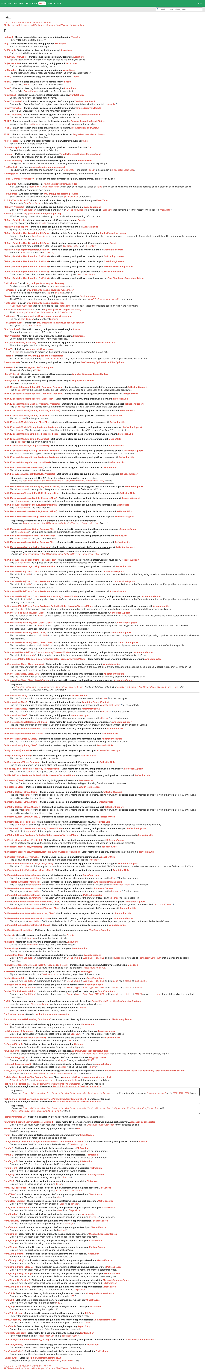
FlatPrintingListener (114, 256)
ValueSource (87, 1024)
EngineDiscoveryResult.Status (89, 134)
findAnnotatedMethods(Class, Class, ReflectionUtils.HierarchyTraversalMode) (45, 659)
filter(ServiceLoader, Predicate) (20, 342)
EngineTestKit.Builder (83, 380)
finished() (9, 935)
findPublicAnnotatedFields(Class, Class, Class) (28, 863)
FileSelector (10, 303)
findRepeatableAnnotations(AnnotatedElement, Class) (32, 901)
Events (67, 81)
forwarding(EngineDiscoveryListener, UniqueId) (29, 1122)
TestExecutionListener (112, 271)
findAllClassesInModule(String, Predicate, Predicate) (31, 427)
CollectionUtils (113, 1037)
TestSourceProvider (99, 930)
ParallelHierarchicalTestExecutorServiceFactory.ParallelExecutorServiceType (144, 1070)
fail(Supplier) (10, 70)
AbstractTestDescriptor (109, 750)
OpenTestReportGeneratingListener (126, 278)
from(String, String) (14, 1253)
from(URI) (9, 1293)
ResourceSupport (134, 486)
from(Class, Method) (14, 1201)
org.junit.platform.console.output (52, 1014)
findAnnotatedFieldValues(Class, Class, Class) (28, 622)
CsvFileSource (87, 296)
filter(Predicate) (12, 329)
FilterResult (9, 367)
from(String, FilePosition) (17, 1280)
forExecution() (11, 1050)
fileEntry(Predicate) (14, 207)
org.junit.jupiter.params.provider (59, 184)
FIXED (7, 1001)
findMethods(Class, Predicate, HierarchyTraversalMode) (33, 828)
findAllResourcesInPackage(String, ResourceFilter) (30, 559)
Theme (75, 76)
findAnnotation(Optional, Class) (20, 738)
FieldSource (10, 184)
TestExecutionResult (85, 101)
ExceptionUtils (107, 857)
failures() (8, 154)
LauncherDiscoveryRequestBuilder (90, 374)
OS (78, 1128)
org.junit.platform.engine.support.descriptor (50, 290)
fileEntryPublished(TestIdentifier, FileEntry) (26, 256)
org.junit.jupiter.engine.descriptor (45, 355)
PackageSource (100, 1220)
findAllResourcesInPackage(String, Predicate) (27, 547)
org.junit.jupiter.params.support (48, 167)
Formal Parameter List (15, 1116)
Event (113, 243)
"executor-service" (156, 1093)
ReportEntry (93, 1253)
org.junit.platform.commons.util (45, 1357)
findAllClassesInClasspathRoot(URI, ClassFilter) (29, 398)
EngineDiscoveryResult (88, 108)
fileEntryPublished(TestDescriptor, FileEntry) (27, 233)
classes (21, 390)
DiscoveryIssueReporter (142, 1122)
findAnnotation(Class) (15, 695)
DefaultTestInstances (90, 787)
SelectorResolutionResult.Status (87, 121)
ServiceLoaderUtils (105, 342)
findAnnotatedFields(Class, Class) (21, 571)
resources (23, 489)
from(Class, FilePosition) (17, 1207)
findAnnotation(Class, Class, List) (21, 673)
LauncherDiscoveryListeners (140, 1339)
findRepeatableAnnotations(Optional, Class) (27, 918)
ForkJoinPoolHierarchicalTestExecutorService (28, 1077)
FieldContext (10, 167)
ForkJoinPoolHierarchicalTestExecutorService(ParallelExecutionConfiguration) (45, 1099)
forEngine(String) (13, 1044)
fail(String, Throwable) (15, 56)
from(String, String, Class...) (18, 1267)
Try (89, 147)
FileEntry (8, 213)
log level (92, 1067)
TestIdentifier (87, 1333)
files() (7, 296)
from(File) (9, 1174)
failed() (7, 76)
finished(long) (11, 948)
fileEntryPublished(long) (16, 226)
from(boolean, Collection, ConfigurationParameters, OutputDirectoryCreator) (44, 1141)
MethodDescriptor (80, 715)
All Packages (37, 25)
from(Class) (10, 1194)
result (115, 981)
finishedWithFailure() (15, 984)
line (48, 286)
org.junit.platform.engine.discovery (45, 283)
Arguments (88, 1214)
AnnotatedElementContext (95, 702)
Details (82, 1007)
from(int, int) (10, 1161)
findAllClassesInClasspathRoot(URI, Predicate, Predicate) (33, 387)
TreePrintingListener (114, 261)
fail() (6, 43)
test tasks (73, 1080)
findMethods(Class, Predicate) (19, 821)
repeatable (34, 186)
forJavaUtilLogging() (14, 1057)
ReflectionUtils (130, 393)
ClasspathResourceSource (103, 1234)
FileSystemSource (13, 322)
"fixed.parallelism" (40, 1004)
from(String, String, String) (18, 1273)
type (77, 957)
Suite (85, 140)
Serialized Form (77, 25)
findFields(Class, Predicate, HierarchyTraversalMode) (32, 768)
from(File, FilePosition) (15, 1187)
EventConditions (92, 207)
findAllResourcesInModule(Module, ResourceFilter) (30, 498)
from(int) (8, 1148)
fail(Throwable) (12, 63)
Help (59, 3)
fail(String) (9, 50)
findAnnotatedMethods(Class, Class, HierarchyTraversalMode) (37, 652)
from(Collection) (12, 1319)
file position (75, 1210)
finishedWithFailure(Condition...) (21, 991)
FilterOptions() (11, 362)
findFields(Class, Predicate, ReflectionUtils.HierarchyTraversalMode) (39, 775)
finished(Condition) (14, 955)
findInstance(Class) (14, 780)
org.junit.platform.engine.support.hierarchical (86, 1077)
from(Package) (11, 1220)
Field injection (11, 173)
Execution (133, 965)
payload (79, 209)
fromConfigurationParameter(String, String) (27, 1339)
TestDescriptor (88, 755)
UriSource (95, 1306)
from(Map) (9, 1326)
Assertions (60, 43)
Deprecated (31, 3)
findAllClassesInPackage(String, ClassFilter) (27, 462)
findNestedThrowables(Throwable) (22, 857)
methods (30, 655)
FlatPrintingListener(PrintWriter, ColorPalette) (27, 1019)
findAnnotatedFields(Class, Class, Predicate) (27, 581)
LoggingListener (106, 1031)
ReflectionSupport (137, 387)
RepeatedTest (85, 160)
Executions (70, 88)
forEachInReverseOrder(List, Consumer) (25, 1037)
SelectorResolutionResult (87, 114)
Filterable (8, 355)
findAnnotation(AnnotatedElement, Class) (26, 722)
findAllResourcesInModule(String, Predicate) (27, 516)
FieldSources (10, 193)
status (128, 981)
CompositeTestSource (104, 1319)
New (21, 3)
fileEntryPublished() (14, 220)
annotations (35, 878)
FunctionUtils (11, 1357)
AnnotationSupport (114, 571)
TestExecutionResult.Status (85, 127)
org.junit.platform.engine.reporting (42, 213)
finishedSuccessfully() (15, 978)
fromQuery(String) (13, 1344)
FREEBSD (8, 1128)
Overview (6, 3)
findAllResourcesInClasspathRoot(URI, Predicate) (29, 474)
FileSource (9, 316)
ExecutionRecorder (113, 249)
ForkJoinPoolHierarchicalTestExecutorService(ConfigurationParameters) (42, 1083)
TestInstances (86, 780)
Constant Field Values (57, 25)
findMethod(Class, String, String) (21, 792)
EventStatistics (76, 95)
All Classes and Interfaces (16, 25)
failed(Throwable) (13, 101)
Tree (15, 3)
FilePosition (10, 283)
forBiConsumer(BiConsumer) (19, 1031)
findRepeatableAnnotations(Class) (22, 875)
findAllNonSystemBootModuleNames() (24, 467)
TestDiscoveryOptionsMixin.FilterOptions (102, 362)
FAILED (7, 121)
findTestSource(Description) (18, 930)
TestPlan (143, 1141)
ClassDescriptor (78, 695)
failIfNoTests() (11, 140)
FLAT (6, 1007)
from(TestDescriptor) (15, 1333)
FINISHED (9, 971)
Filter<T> (8, 349)
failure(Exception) (13, 147)
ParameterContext (90, 708)
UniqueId (78, 1044)
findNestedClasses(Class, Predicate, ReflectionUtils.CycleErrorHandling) (42, 851)
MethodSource (105, 1201)
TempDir (75, 37)
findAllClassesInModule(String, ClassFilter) (26, 439)
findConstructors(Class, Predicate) (22, 762)
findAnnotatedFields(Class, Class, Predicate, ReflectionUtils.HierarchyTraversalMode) (48, 606)
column (59, 286)
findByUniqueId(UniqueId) (17, 750)
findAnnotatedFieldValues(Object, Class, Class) (28, 642)
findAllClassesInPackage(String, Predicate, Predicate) (31, 450)
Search (51, 3)
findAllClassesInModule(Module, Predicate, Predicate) (32, 404)
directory (66, 1177)
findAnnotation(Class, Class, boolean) (24, 664)
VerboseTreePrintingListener (118, 266)
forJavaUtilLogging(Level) (17, 1064)
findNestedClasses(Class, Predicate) (23, 840)
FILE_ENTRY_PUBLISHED (16, 200)
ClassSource (95, 1194)
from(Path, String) (13, 1313)
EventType (101, 200)
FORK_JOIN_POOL (13, 1070)
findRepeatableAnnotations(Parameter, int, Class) (29, 913)
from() (7, 1135)
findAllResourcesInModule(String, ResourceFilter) (30, 529)
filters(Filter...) (11, 374)
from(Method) (11, 1227)
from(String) (10, 1234)
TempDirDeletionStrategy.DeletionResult (80, 154)
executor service (44, 1080)
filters (36, 383)
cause (158, 994)
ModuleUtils (116, 415)
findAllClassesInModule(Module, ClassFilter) (27, 415)
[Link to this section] (9, 31)
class (59, 1197)
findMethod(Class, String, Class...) (22, 807)
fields (99, 186)
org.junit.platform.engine (40, 349)
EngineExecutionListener (113, 233)
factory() (8, 37)
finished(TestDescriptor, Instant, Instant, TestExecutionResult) (36, 965)
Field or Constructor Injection (19, 178)
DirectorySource (95, 1174)
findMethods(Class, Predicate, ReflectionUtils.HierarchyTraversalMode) (41, 835)
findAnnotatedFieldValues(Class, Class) (24, 612)
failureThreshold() (13, 160)
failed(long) (10, 95)
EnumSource (87, 1135)
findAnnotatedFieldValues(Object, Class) (25, 632)
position (54, 319)
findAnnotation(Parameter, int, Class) (23, 733)
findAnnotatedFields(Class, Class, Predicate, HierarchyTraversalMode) (41, 596)
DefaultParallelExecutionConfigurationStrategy (116, 1001)
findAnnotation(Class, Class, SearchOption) (27, 680)
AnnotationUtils (118, 591)
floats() (7, 1024)
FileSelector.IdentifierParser (18, 309)
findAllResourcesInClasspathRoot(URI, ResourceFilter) (32, 486)
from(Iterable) (11, 1214)
